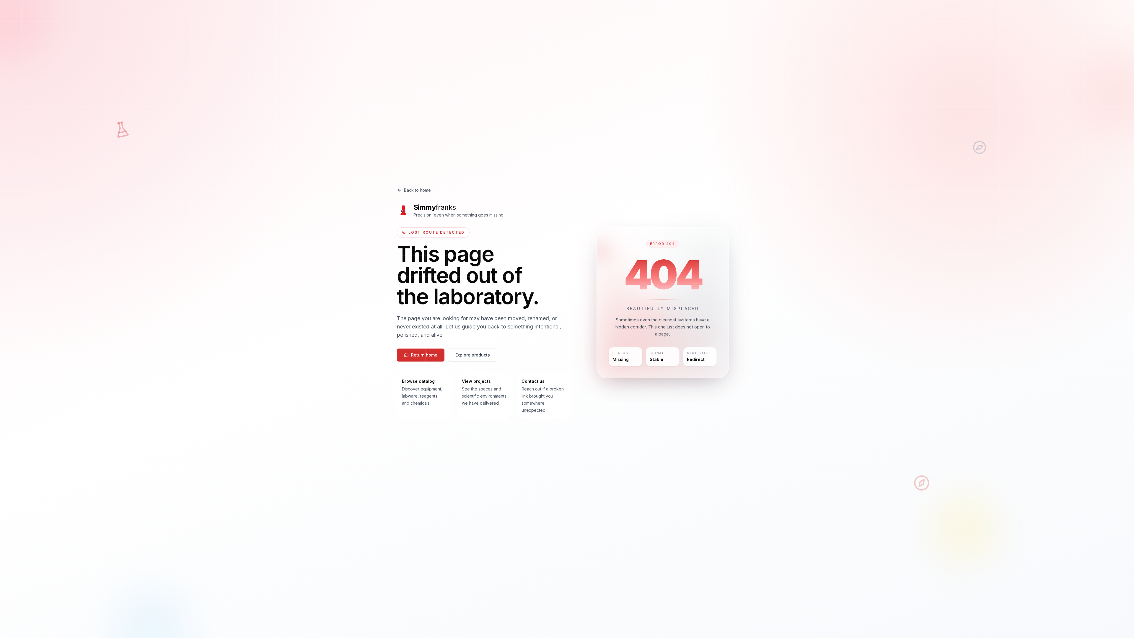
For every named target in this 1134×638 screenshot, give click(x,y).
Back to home (417, 190)
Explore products (472, 354)
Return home (424, 354)
